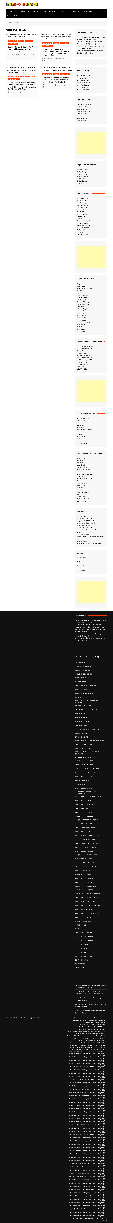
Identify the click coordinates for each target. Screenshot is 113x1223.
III (89, 111)
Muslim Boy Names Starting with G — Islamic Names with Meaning (87, 1073)
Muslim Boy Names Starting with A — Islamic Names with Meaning (87, 1054)
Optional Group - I (83, 107)
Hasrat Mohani (82, 490)
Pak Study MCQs (82, 223)
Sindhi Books (81, 327)
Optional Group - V (83, 116)
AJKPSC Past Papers (84, 89)
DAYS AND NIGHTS (81, 737)
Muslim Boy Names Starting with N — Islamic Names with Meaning (87, 1096)
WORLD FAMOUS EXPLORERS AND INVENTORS (86, 702)
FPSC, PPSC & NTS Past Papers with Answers (90, 1024)
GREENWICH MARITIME (83, 921)
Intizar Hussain (82, 443)
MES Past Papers (82, 203)
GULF (77, 929)
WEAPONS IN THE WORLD (84, 693)
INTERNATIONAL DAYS (82, 678)
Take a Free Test (12, 16)
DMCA (79, 562)
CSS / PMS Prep (12, 11)
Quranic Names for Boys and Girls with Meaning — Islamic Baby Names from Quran (89, 626)
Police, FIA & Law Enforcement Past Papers (80, 1036)
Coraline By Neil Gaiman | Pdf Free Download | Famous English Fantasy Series (21, 49)
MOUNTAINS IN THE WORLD (84, 765)
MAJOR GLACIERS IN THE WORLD (86, 863)
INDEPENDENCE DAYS (82, 682)
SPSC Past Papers (83, 85)
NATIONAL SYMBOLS (82, 725)
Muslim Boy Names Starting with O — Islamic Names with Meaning (87, 1099)
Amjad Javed (81, 436)
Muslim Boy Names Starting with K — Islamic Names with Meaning (87, 1086)
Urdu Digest (81, 286)
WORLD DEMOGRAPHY (83, 870)
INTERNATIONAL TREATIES (84, 851)
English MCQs (81, 230)
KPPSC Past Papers (83, 83)
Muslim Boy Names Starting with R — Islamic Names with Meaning (87, 1109)
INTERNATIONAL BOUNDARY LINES (87, 859)
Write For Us (81, 570)
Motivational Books (83, 293)
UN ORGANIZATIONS (82, 784)
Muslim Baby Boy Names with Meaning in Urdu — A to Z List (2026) (90, 635)
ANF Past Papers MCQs (85, 355)
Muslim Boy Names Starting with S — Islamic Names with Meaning (87, 1112)
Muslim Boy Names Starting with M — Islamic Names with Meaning (87, 1093)
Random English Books (84, 170)
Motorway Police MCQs (85, 364)
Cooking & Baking (83, 302)
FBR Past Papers (82, 200)
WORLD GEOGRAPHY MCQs (84, 917)
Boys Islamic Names (83, 534)
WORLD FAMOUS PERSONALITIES (86, 898)
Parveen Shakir (82, 481)
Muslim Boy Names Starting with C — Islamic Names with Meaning (87, 1060)
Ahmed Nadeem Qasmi (84, 478)
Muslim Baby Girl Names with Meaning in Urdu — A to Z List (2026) (90, 630)
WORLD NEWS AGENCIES (83, 745)
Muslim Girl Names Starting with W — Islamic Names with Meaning (87, 1209)
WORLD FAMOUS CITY (82, 831)
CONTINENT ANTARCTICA (84, 956)
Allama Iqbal (81, 458)
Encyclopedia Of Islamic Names (87, 521)
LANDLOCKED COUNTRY (83, 757)
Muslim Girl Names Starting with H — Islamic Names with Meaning (87, 1161)
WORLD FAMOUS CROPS (83, 882)
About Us (80, 553)
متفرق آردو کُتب (81, 313)
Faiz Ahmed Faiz (82, 467)
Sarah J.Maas (64, 43)
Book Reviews (88, 11)
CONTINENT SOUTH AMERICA (85, 937)
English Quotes (82, 181)
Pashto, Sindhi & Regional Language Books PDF (90, 1033)
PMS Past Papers (82, 78)
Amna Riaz (80, 423)
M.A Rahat (80, 425)
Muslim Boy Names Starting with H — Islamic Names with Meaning (87, 1077)
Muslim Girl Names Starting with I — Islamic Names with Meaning (87, 1164)
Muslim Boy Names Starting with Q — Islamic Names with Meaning (87, 1106)
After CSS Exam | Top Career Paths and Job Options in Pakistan (90, 639)
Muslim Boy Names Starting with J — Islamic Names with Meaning (87, 1083)
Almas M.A (80, 434)
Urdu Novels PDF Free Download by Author (91, 1040)
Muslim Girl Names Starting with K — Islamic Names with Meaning (87, 1170)
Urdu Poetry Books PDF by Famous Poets (82, 1042)
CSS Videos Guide (87, 1022)
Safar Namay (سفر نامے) (85, 288)
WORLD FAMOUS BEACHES (84, 812)
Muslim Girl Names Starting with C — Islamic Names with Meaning (87, 1145)
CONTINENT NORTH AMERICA (85, 940)
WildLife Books (82, 297)
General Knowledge (83, 225)
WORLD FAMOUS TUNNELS (84, 776)
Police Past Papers (83, 362)
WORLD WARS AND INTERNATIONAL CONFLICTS (87, 753)
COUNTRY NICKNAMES (83, 706)
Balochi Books (81, 329)
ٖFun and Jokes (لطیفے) (84, 304)
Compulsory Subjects (84, 104)
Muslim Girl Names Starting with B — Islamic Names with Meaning (87, 1141)
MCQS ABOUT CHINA (82, 968)
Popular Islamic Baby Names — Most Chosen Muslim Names (86, 1052)
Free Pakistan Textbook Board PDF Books (92, 1027)
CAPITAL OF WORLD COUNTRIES (86, 710)
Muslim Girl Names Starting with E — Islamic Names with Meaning (87, 1151)
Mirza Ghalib (81, 465)
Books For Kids (82, 516)
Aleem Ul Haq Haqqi (83, 418)
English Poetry (81, 183)
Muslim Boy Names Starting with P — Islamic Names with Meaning (87, 1102)
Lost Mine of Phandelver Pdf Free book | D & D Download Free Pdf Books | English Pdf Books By (55, 80)
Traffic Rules (81, 367)
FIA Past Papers (82, 353)
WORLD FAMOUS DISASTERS (85, 761)
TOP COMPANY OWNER (83, 874)
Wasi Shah (80, 463)
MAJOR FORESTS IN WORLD (84, 824)
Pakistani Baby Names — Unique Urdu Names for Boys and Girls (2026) (90, 621)
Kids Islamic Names (83, 525)
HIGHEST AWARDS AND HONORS (86, 839)
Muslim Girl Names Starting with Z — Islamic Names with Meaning (89, 1219)
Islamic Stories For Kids (84, 518)
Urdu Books (63, 11)
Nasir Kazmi (81, 485)
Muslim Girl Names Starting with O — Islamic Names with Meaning (87, 1183)
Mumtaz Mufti (81, 441)
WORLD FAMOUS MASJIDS (84, 890)
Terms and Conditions (98, 1038)
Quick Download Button (81, 1038)
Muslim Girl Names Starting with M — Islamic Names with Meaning (87, 1177)
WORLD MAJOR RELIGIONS (84, 909)
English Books (75, 11)
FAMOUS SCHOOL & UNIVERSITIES (87, 843)
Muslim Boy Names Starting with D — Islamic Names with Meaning (87, 1064)
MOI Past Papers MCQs (84, 348)
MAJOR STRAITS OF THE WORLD (86, 847)
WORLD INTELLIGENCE (83, 670)
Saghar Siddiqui (82, 497)
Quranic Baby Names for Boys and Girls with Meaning (88, 1049)
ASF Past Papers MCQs (84, 358)
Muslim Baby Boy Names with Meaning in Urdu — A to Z (87, 1045)
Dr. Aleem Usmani (83, 499)
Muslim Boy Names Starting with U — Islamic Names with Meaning (87, 1119)
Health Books (81, 299)
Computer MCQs (82, 234)
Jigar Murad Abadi (83, 492)
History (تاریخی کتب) (83, 290)
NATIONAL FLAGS (81, 717)
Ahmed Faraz (81, 460)
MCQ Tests (25, 11)
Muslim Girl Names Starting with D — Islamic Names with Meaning (87, 1148)
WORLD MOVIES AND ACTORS (85, 902)
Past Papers (36, 11)
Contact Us (80, 566)
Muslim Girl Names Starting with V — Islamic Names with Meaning (87, 1206)
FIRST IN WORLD (80, 662)
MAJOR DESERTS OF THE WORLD (86, 820)
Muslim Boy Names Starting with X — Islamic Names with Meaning (87, 1128)
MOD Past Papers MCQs (85, 346)
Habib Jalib (80, 494)
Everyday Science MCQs (85, 221)
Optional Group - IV (83, 113)
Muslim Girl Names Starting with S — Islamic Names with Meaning (87, 1196)
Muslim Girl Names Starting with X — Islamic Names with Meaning (87, 1213)
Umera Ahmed (81, 420)
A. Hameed (80, 427)
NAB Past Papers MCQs (85, 360)
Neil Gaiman (29, 41)
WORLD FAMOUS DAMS (83, 800)
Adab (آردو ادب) (82, 309)
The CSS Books (13, 43)
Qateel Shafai (81, 501)
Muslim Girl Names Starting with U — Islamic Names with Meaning (87, 1203)
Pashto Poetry (81, 318)
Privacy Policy (81, 558)
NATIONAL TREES (81, 714)
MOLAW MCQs (82, 369)
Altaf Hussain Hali (83, 472)
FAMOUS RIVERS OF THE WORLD (86, 804)
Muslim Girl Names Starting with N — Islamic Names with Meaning (87, 1180)
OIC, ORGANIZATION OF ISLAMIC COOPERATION (86, 792)
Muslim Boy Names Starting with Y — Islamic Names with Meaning (87, 1132)
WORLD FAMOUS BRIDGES (84, 816)
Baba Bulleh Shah (82, 476)
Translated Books (82, 295)
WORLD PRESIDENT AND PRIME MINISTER (89, 686)
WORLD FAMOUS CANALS (84, 878)
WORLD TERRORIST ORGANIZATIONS (87, 905)
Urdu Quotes (81, 311)
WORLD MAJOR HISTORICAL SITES (87, 913)
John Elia (80, 487)
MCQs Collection (82, 198)
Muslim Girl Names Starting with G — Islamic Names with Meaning (87, 1157)
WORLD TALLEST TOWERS (84, 749)
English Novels (82, 174)
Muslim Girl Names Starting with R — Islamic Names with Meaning (87, 1193)
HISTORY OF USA (81, 925)
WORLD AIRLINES (81, 733)
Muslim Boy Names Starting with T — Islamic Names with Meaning (87, 1115)
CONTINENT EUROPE (82, 944)
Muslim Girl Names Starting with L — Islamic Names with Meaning (87, 1174)
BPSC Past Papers (83, 87)
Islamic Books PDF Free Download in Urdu (92, 1029)
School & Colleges (50, 11)
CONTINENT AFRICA (82, 960)
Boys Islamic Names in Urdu (86, 523)
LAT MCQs (80, 209)
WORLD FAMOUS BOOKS (83, 933)
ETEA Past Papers (83, 214)
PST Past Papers (82, 212)
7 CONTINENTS (80, 964)
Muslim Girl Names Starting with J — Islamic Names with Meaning (87, 1167)
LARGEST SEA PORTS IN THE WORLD (87, 867)
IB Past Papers (81, 351)
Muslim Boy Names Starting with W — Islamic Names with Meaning (87, 1125)
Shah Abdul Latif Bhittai (85, 474)
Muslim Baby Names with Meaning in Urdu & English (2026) (86, 1031)
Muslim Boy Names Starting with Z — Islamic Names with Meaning (87, 1135)
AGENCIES (78, 697)
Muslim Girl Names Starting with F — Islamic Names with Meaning (87, 1154)
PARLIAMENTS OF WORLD (84, 780)
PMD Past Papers (82, 207)
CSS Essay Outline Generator (96, 1018)
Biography (80, 284)
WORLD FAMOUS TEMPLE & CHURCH (87, 894)
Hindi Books (81, 331)
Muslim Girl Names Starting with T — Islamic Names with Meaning (87, 1200)
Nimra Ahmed (81, 432)
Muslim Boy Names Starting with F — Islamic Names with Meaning (87, 1070)
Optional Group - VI (83, 118)
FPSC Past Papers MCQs (85, 76)
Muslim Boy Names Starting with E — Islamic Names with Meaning (87, 1067)
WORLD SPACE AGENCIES (84, 674)
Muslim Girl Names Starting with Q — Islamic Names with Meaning (87, 1190)
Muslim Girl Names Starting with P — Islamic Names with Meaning (87, 1187)
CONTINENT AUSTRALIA (83, 948)
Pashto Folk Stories (83, 322)
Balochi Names (82, 541)
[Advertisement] (91, 143)
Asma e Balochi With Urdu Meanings (89, 543)
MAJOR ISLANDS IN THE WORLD (86, 855)
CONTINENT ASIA (81, 952)
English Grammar (82, 176)
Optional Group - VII (83, 120)
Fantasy (21, 41)
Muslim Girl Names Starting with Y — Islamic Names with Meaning (87, 1216)
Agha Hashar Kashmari (84, 429)
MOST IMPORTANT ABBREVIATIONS (87, 835)
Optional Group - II (83, 109)
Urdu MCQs (81, 218)
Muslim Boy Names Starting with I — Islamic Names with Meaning (87, 1080)
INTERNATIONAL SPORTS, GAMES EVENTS (89, 741)
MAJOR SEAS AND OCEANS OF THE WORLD (90, 796)
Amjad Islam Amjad (83, 469)
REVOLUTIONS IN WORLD (83, 666)
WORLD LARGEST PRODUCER (85, 828)
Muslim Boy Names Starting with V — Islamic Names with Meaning (87, 1122)
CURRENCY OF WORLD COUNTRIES (87, 729)
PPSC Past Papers (83, 80)
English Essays (82, 172)
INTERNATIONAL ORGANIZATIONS (86, 788)
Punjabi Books (81, 324)
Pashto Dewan (81, 320)
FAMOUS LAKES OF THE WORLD (86, 808)
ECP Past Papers (82, 205)
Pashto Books (81, 315)
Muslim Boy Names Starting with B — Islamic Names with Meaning (87, 1057)
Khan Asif (80, 439)
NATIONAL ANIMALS (82, 721)
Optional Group (82, 111)
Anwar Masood (82, 483)
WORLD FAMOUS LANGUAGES (85, 886)
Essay (103, 1022)
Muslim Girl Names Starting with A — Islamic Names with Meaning (87, 1138)
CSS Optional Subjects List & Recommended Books (89, 1020)
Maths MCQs (81, 216)
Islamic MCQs (81, 232)
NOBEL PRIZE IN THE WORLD (85, 773)
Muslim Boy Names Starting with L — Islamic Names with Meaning (87, 1090)
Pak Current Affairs (83, 228)
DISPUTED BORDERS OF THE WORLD (87, 769)
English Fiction (82, 179)
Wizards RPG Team (14, 79)
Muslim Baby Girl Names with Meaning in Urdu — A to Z (87, 1047)
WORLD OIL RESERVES (82, 689)
